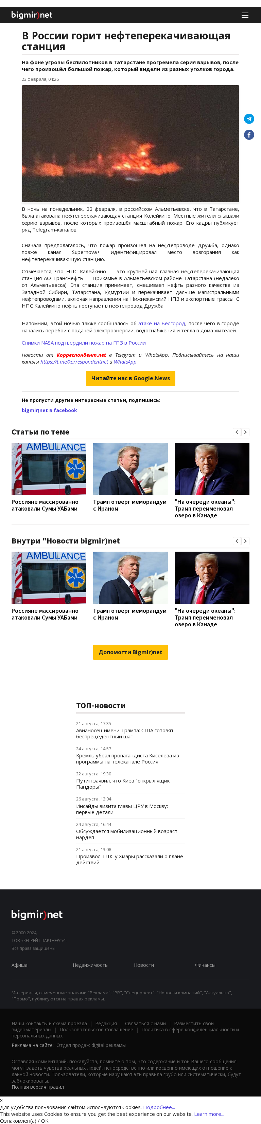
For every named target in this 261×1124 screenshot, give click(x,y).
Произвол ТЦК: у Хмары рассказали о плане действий (129, 859)
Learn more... (209, 1113)
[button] (237, 432)
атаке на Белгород (161, 323)
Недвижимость (90, 965)
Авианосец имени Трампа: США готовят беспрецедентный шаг (125, 733)
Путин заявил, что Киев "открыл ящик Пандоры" (123, 783)
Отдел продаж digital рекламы (91, 1045)
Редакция (106, 1023)
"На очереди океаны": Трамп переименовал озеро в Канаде (205, 508)
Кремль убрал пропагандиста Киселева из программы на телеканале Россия (127, 758)
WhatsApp (125, 361)
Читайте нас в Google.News (130, 378)
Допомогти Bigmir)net (130, 652)
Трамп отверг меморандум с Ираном (130, 505)
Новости (144, 965)
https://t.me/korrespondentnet (74, 361)
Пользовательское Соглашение (96, 1029)
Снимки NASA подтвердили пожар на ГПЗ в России (84, 342)
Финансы (205, 965)
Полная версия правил (38, 1087)
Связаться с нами (145, 1023)
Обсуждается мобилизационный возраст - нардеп (128, 834)
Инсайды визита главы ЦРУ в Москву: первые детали (122, 809)
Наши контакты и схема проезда (49, 1023)
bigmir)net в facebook (49, 410)
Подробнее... (159, 1107)
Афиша (20, 965)
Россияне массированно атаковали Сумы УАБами (45, 505)
